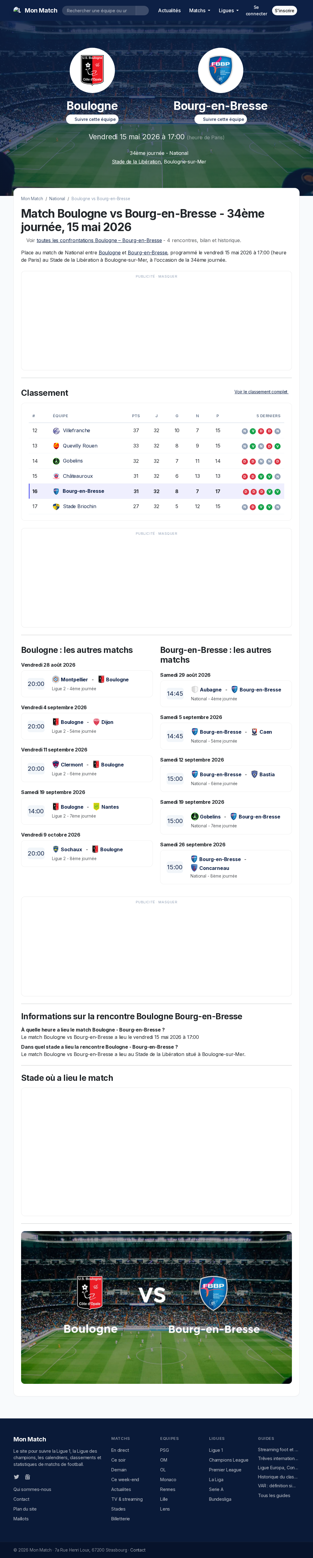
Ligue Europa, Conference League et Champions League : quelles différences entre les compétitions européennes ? (279, 1467)
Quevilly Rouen (80, 446)
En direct (120, 1450)
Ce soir (118, 1459)
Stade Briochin (79, 506)
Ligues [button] (227, 10)
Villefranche (76, 430)
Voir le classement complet (261, 391)
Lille (164, 1499)
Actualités (169, 10)
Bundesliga (220, 1499)
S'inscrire (284, 10)
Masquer (167, 276)
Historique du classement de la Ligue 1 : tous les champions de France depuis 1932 (279, 1476)
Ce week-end (125, 1479)
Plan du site (25, 1508)
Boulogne (110, 252)
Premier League (225, 1469)
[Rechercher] (142, 10)
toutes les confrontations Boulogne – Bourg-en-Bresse (99, 240)
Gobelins (73, 461)
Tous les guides (274, 1495)
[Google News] (27, 1476)
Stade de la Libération (136, 162)
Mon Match (32, 198)
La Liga (216, 1479)
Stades (118, 1508)
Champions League (228, 1459)
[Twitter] (16, 1476)
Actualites (121, 1489)
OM (163, 1459)
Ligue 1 (216, 1450)
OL (163, 1469)
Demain (119, 1469)
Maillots (21, 1518)
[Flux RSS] (37, 1476)
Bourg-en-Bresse (148, 252)
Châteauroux (78, 476)
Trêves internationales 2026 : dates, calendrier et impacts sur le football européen (279, 1458)
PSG (164, 1450)
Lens (165, 1508)
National (57, 198)
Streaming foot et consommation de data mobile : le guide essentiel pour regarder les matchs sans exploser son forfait (279, 1449)
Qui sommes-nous (32, 1489)
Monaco (168, 1479)
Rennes (167, 1489)
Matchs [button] (198, 10)
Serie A (216, 1489)
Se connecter (256, 10)
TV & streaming (127, 1499)
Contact (21, 1499)
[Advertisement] (156, 323)
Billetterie (120, 1518)
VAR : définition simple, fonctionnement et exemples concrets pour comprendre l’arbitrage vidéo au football (279, 1485)
